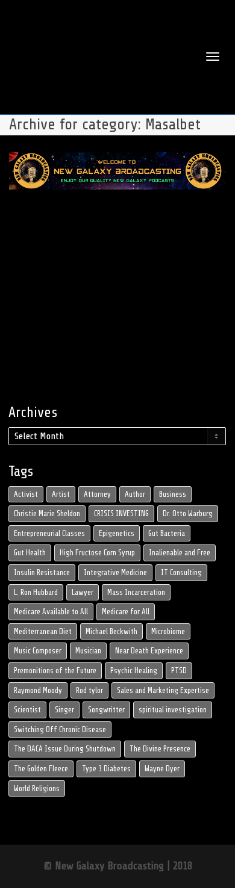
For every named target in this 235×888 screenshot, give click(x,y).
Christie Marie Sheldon (47, 513)
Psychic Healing (133, 670)
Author (135, 494)
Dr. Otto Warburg (188, 513)
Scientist (27, 709)
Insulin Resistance (42, 572)
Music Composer (37, 650)
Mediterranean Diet (43, 631)
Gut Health (30, 552)
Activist (26, 494)
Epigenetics (116, 533)
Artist (61, 494)
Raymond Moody (38, 690)
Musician (88, 650)
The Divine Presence (160, 748)
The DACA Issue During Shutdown (65, 748)
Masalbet (130, 245)
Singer (64, 709)
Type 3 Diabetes (106, 768)
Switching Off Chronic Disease (60, 729)
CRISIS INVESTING (121, 513)
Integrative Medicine (115, 572)
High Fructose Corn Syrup (97, 552)
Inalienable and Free (179, 552)
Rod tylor (89, 690)
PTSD (179, 670)
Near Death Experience (149, 650)
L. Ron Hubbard (36, 592)
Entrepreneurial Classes (49, 533)
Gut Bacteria (166, 533)
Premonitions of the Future (55, 670)
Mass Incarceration (136, 592)
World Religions (37, 788)
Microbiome (168, 631)
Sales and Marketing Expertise (163, 690)
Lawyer (82, 592)
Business (172, 494)
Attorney (97, 494)
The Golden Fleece (41, 768)
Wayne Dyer (162, 768)
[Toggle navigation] (212, 56)
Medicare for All (125, 611)
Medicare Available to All (51, 611)
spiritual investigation (173, 709)
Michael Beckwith (111, 631)
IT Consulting (181, 572)
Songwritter (106, 709)
